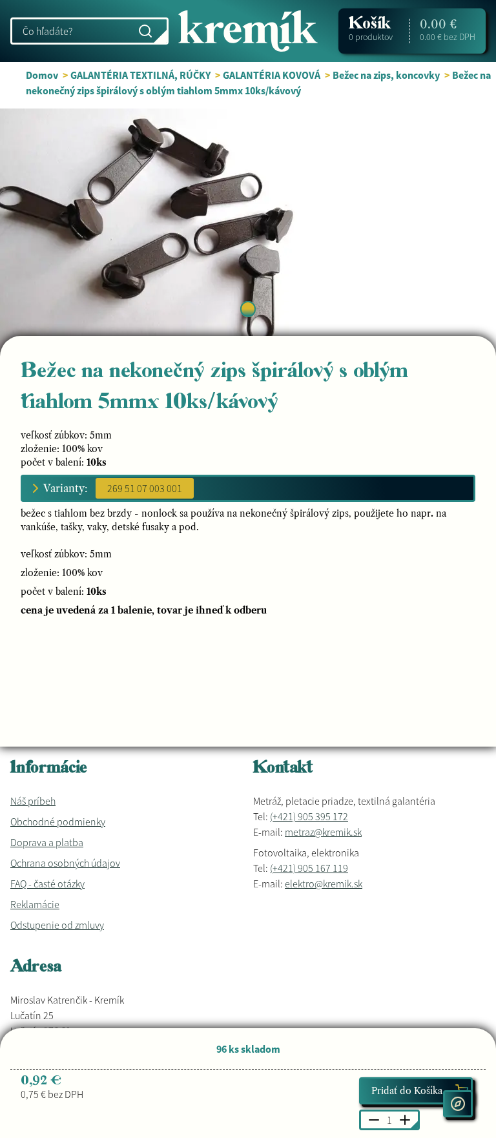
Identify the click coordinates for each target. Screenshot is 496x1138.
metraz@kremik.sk (323, 831)
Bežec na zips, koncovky (386, 74)
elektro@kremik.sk (323, 883)
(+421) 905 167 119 (309, 868)
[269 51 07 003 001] (145, 488)
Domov (42, 74)
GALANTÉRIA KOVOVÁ (271, 74)
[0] (248, 309)
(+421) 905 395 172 (309, 816)
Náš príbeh (33, 800)
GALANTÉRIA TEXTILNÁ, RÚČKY (140, 74)
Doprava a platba (46, 842)
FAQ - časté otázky (47, 883)
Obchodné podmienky (57, 821)
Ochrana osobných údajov (65, 862)
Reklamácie (34, 904)
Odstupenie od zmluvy (57, 924)
